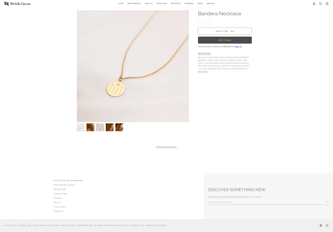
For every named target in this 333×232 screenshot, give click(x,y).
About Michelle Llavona (64, 185)
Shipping (57, 198)
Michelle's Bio (59, 189)
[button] (189, 3)
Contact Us (58, 211)
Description (204, 53)
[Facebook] (321, 225)
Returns (56, 202)
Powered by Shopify (155, 225)
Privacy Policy (59, 207)
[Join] (326, 202)
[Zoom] (133, 66)
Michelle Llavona (16, 225)
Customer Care (60, 193)
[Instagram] (327, 225)
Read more (203, 71)
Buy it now (225, 40)
